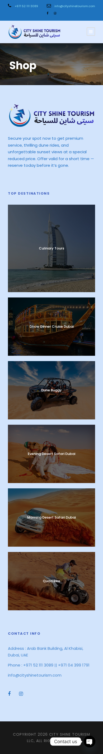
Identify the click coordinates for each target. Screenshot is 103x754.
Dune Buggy (51, 390)
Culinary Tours (51, 248)
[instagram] (55, 13)
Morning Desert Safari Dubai (51, 517)
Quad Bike (51, 581)
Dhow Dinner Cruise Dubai (52, 326)
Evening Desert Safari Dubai (51, 453)
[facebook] (47, 13)
